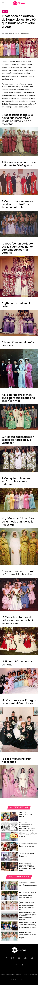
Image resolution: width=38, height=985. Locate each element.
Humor (5, 11)
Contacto (14, 980)
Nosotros (24, 980)
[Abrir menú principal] (3, 3)
